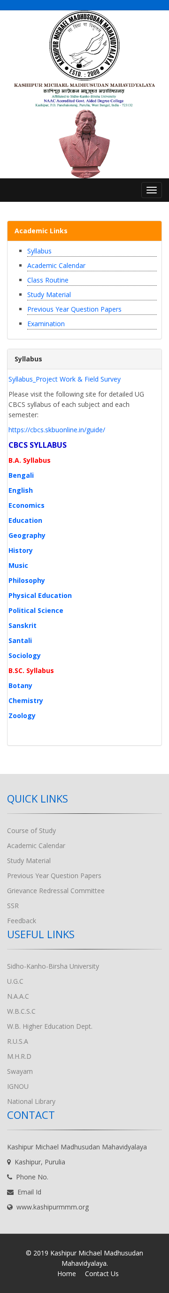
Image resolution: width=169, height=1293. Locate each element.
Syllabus (39, 250)
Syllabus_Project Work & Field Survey (64, 379)
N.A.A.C (18, 996)
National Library (31, 1101)
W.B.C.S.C (21, 1011)
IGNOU (18, 1086)
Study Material (49, 294)
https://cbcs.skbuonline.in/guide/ (56, 429)
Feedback (21, 920)
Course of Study (31, 830)
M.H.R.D (19, 1056)
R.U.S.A (17, 1041)
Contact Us (102, 1273)
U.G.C (15, 981)
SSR (13, 905)
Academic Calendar (56, 265)
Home (66, 1273)
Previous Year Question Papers (74, 309)
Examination (46, 323)
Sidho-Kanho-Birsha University (53, 966)
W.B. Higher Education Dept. (49, 1026)
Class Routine (48, 279)
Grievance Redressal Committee (56, 890)
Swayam (20, 1071)
